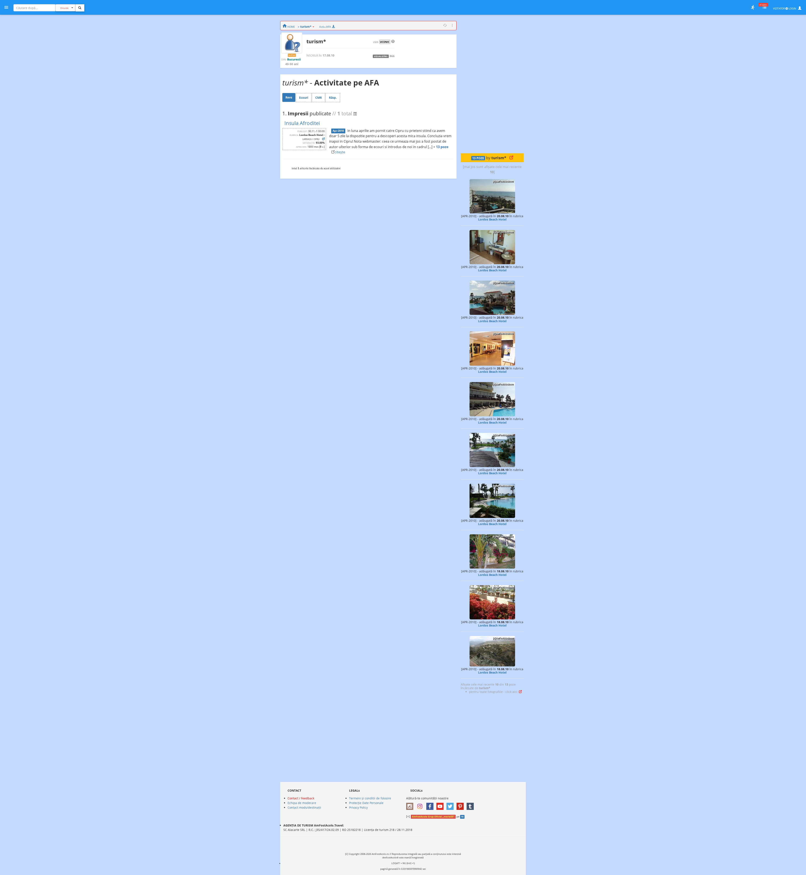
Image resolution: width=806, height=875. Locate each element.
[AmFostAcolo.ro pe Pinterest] (461, 805)
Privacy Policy (358, 807)
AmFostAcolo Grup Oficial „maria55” (433, 816)
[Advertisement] (492, 84)
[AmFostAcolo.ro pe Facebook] (431, 805)
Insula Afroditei (302, 123)
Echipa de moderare (302, 803)
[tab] (288, 97)
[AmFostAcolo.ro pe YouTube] (441, 805)
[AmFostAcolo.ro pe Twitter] (451, 805)
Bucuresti (294, 59)
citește (340, 152)
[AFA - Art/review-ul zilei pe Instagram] (410, 805)
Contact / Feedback (301, 798)
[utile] (752, 7)
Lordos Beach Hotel (492, 219)
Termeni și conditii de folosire (370, 798)
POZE (478, 158)
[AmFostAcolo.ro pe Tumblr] (471, 805)
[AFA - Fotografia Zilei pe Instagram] (420, 805)
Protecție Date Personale (366, 803)
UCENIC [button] (385, 41)
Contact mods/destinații (304, 807)
